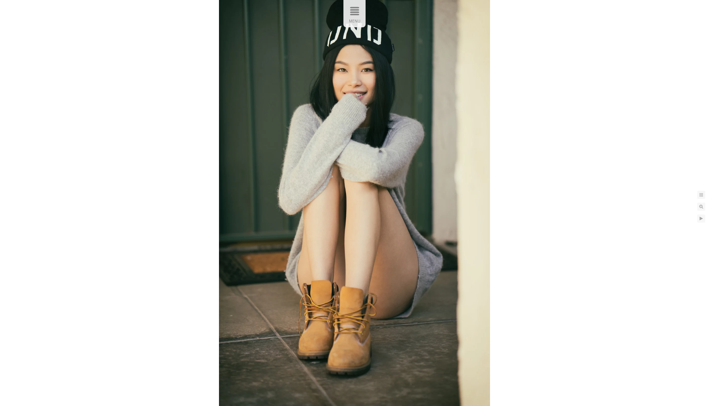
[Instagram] (327, 13)
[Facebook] (355, 13)
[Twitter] (341, 13)
